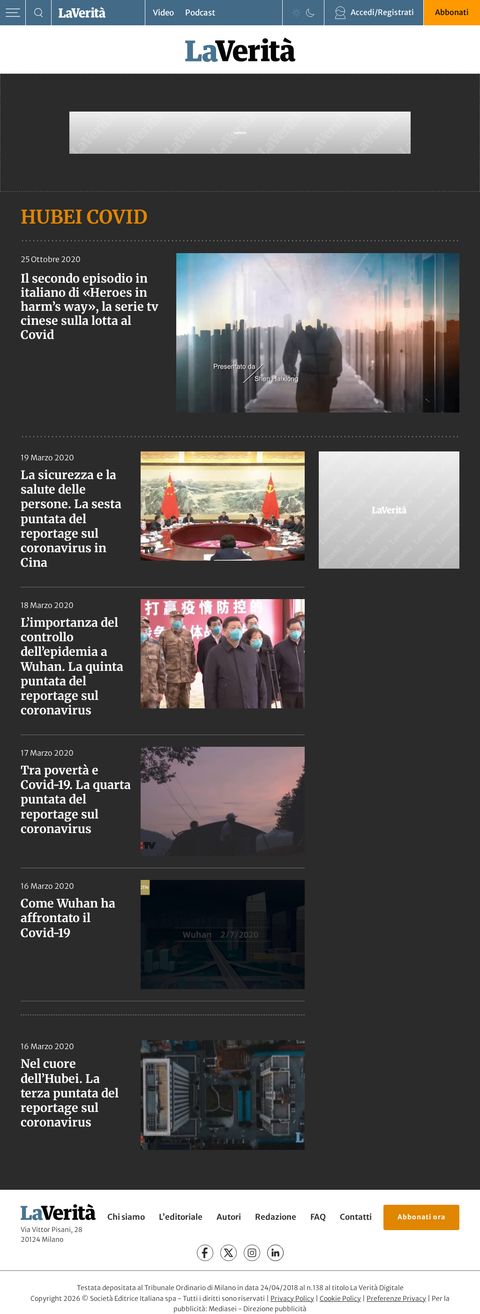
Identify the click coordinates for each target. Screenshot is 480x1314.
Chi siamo (126, 1217)
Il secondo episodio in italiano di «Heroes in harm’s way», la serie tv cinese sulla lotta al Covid (89, 306)
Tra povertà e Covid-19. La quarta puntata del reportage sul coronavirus (76, 799)
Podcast (200, 13)
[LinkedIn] (275, 1253)
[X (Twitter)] (228, 1253)
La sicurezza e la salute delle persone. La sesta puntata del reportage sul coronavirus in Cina (71, 519)
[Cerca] (39, 13)
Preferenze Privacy (396, 1298)
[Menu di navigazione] (13, 13)
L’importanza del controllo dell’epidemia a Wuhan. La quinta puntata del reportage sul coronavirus (72, 666)
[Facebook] (205, 1253)
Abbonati (452, 12)
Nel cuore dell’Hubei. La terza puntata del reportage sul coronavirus (70, 1093)
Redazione (275, 1217)
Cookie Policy (340, 1298)
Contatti (356, 1217)
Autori (229, 1217)
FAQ (318, 1217)
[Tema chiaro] (296, 13)
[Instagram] (252, 1253)
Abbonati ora (421, 1216)
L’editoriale (180, 1217)
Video (163, 13)
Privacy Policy (292, 1298)
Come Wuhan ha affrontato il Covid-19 (68, 918)
